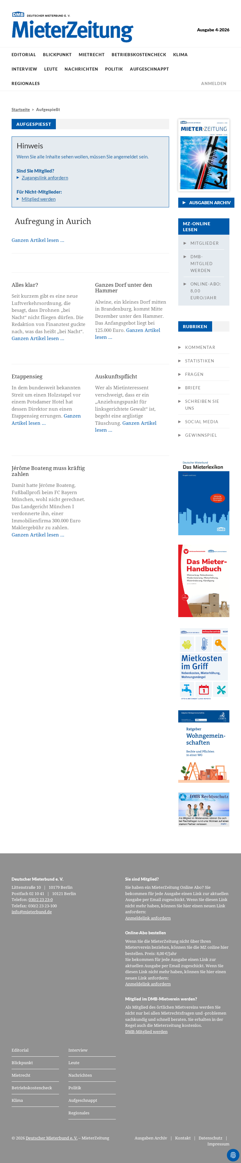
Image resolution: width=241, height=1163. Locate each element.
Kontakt (183, 1138)
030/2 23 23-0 (41, 899)
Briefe (193, 387)
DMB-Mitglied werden (201, 263)
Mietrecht (92, 54)
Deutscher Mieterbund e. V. (52, 1138)
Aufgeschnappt (149, 69)
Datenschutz (210, 1138)
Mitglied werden (39, 199)
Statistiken (199, 360)
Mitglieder (204, 243)
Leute (51, 69)
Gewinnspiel (201, 435)
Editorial (24, 54)
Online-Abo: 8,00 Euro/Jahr (205, 290)
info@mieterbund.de (32, 912)
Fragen (194, 374)
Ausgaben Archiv (210, 202)
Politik (114, 69)
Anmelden (214, 83)
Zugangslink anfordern (45, 177)
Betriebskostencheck (139, 54)
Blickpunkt (57, 54)
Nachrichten (81, 69)
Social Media (201, 421)
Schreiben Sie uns (202, 405)
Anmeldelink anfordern (148, 918)
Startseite (21, 109)
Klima (180, 54)
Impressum (218, 1144)
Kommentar (200, 347)
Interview (24, 69)
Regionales (26, 83)
